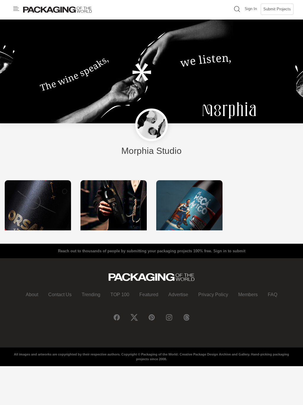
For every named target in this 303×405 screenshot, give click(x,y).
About (32, 294)
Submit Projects (277, 9)
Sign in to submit (229, 251)
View (38, 205)
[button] (237, 10)
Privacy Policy (213, 294)
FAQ (272, 294)
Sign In (251, 9)
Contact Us (60, 294)
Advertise (178, 294)
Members (248, 294)
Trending (91, 294)
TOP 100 (119, 294)
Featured (148, 294)
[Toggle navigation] (16, 8)
